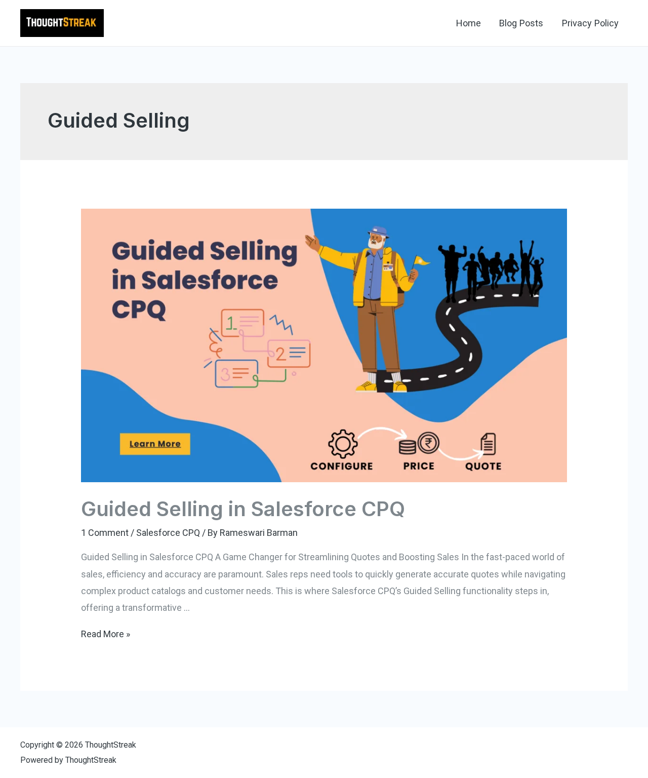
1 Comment (105, 532)
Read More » (105, 634)
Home (468, 23)
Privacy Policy (590, 23)
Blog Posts (521, 23)
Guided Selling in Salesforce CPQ (243, 508)
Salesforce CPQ (168, 532)
